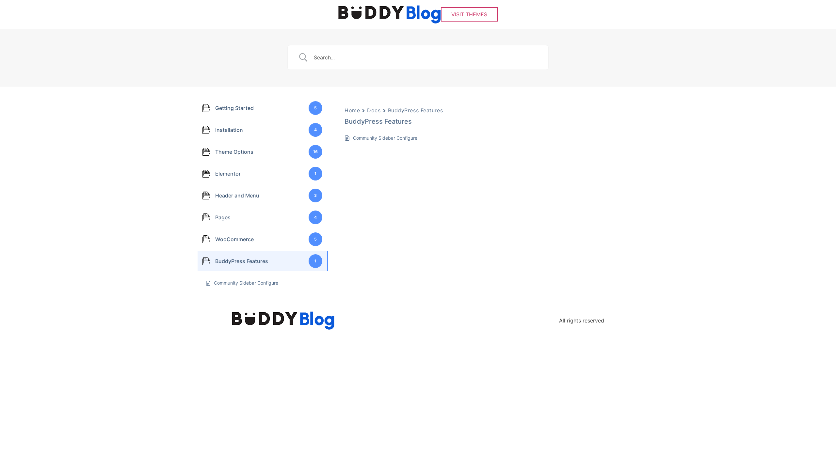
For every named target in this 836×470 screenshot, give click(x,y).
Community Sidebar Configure (385, 138)
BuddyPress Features (415, 110)
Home (352, 110)
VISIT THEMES (469, 14)
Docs (373, 110)
